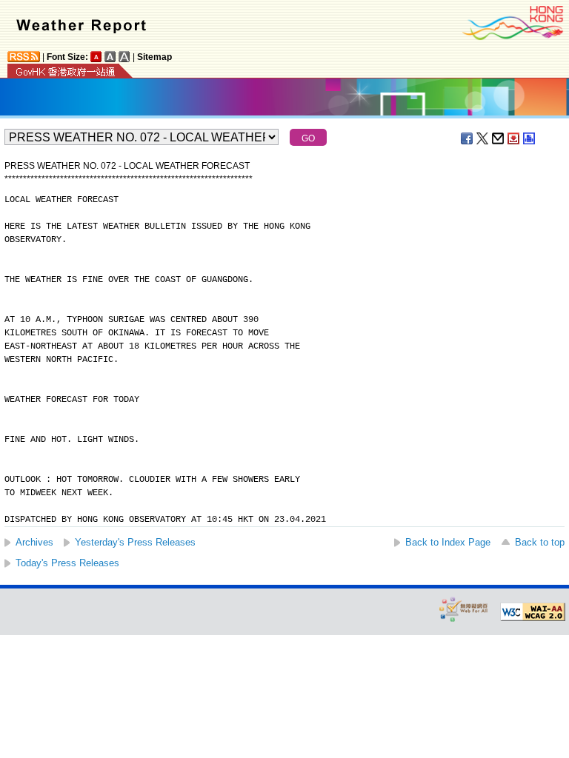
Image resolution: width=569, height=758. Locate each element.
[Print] (529, 138)
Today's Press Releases (67, 562)
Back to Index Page (447, 542)
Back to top (540, 542)
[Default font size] (96, 56)
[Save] (514, 138)
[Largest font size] (124, 56)
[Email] (498, 138)
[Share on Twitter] (483, 138)
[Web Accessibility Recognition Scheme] (463, 609)
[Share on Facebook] (467, 138)
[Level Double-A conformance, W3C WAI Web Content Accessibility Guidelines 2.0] (532, 612)
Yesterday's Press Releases (135, 542)
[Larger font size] (110, 56)
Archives (34, 542)
